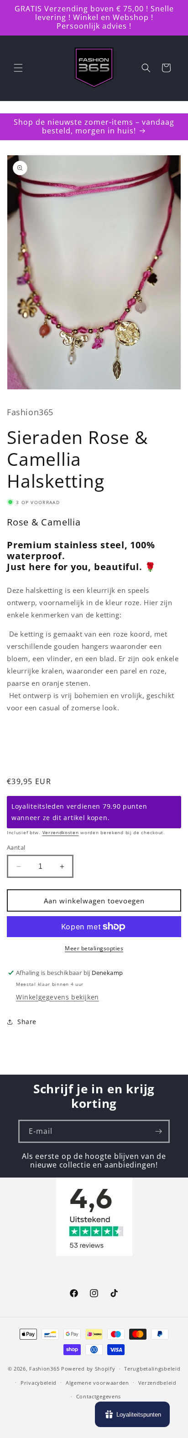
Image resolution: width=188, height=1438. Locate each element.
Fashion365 (44, 1368)
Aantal (16, 847)
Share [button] (27, 1021)
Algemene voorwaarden (97, 1382)
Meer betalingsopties (94, 948)
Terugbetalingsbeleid (152, 1368)
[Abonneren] (158, 1131)
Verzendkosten (60, 832)
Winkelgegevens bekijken (57, 997)
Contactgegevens (98, 1396)
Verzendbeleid (157, 1382)
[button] (18, 68)
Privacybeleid (39, 1382)
